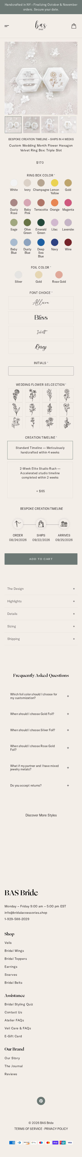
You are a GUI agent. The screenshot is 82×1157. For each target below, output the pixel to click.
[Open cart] (73, 26)
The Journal (14, 1066)
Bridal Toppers (16, 959)
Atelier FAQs (14, 1020)
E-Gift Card (13, 1036)
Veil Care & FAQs (18, 1028)
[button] (8, 26)
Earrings (11, 967)
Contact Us (13, 1012)
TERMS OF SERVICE (28, 1129)
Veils (8, 943)
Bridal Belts (13, 983)
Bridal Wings (14, 951)
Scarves (11, 975)
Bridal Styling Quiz (19, 1004)
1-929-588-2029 (17, 919)
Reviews (11, 1074)
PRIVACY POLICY (56, 1129)
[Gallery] (41, 88)
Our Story (12, 1058)
